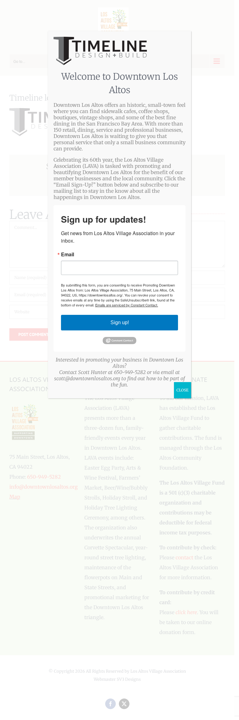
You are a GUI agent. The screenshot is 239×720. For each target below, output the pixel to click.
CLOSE (182, 390)
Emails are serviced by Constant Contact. (126, 304)
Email (67, 254)
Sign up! (119, 322)
